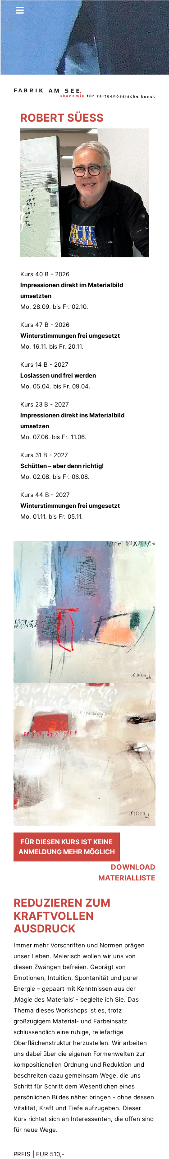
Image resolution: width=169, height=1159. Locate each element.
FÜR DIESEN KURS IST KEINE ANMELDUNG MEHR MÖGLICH (66, 847)
